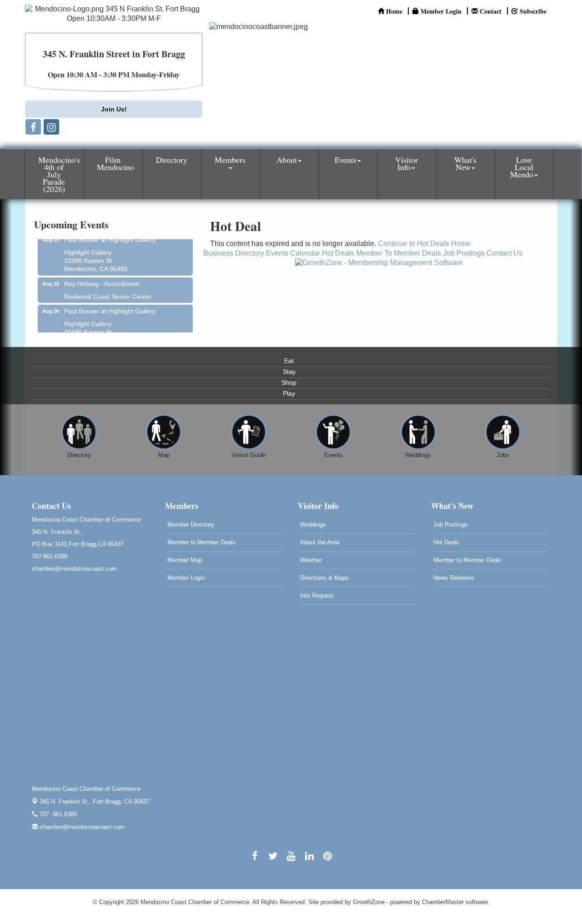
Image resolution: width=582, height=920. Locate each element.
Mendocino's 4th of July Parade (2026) (59, 174)
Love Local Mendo (521, 167)
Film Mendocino (115, 163)
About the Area (319, 542)
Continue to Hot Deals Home (424, 243)
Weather (311, 560)
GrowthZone (369, 902)
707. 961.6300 (57, 814)
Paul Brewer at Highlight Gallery (110, 305)
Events (345, 159)
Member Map (184, 560)
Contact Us (504, 253)
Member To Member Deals (398, 253)
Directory (171, 159)
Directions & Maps (324, 577)
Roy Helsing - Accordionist (101, 278)
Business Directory (233, 253)
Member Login (186, 577)
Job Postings (464, 253)
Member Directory (190, 524)
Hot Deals (338, 253)
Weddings (313, 524)
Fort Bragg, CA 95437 (95, 801)
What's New (465, 163)
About (286, 159)
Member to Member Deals (201, 542)
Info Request (317, 595)
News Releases (453, 577)
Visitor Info (406, 163)
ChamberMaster (443, 902)
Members (230, 159)
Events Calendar (293, 253)
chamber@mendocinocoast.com (81, 827)
